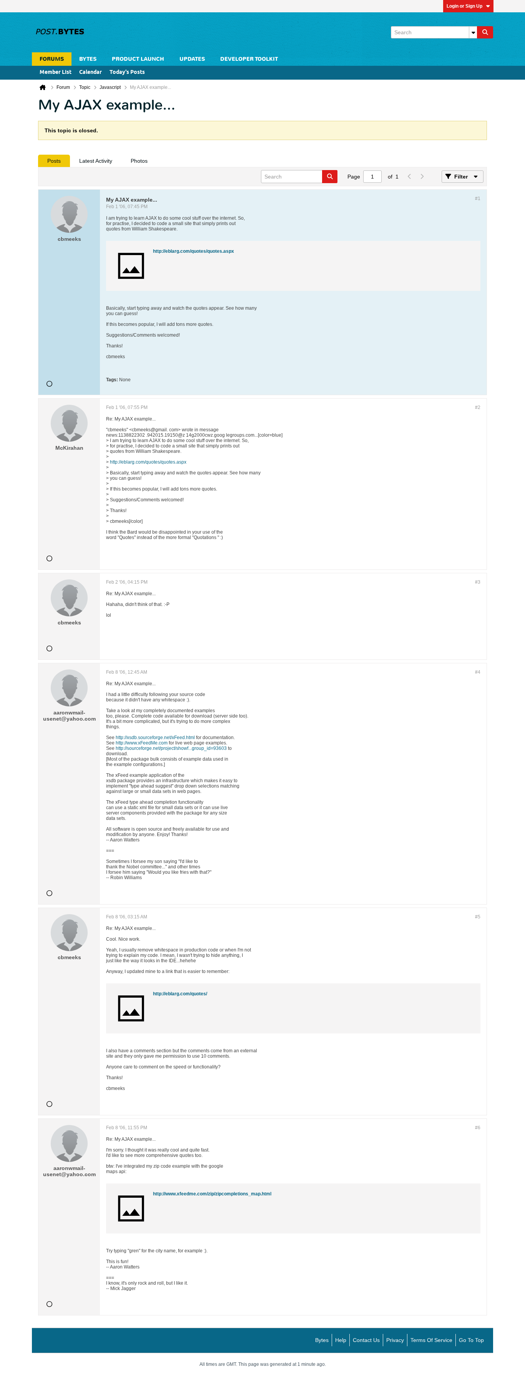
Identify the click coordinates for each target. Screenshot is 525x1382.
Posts (54, 161)
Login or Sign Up (464, 6)
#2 (477, 407)
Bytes (322, 1340)
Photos (139, 161)
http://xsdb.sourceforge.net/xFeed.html (155, 737)
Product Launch (138, 59)
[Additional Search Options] (473, 32)
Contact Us (366, 1340)
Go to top (471, 1340)
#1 (477, 198)
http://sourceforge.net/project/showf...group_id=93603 (171, 748)
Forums (52, 59)
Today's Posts (127, 72)
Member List (55, 72)
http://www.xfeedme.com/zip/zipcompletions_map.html (212, 1194)
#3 (477, 582)
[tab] (54, 161)
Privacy (395, 1340)
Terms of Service (431, 1340)
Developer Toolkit (249, 59)
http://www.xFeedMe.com (142, 743)
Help (340, 1340)
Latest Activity (95, 161)
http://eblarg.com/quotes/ (180, 993)
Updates (192, 59)
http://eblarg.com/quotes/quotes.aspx (193, 251)
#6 (477, 1127)
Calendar (90, 72)
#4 (477, 672)
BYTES (87, 59)
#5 (477, 917)
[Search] (485, 32)
